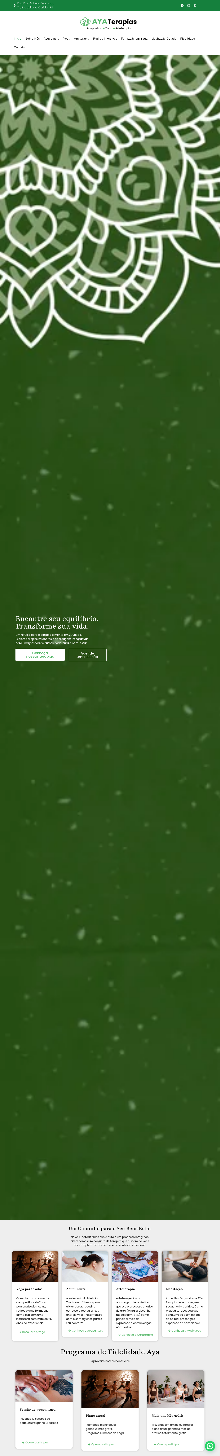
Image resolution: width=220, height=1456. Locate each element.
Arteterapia (81, 38)
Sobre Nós (32, 38)
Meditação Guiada (164, 38)
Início (17, 38)
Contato (19, 47)
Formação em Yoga (134, 38)
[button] (14, 1411)
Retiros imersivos (105, 38)
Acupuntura (51, 38)
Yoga (66, 38)
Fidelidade (187, 38)
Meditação (174, 1289)
